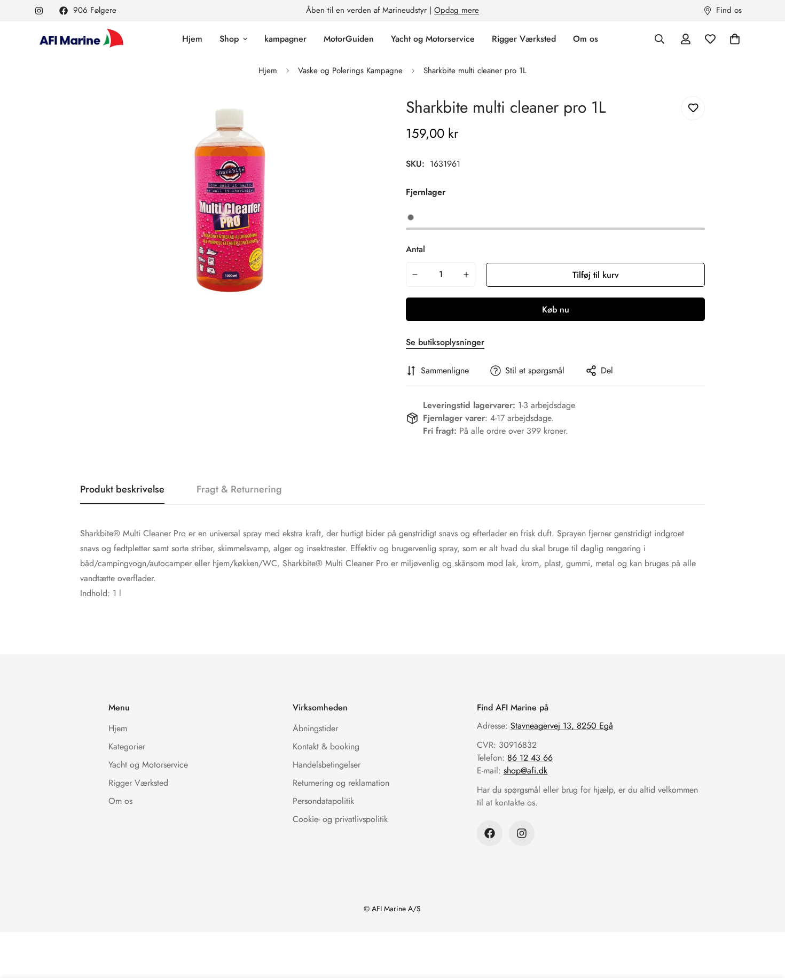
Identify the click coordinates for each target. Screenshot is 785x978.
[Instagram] (39, 10)
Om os (585, 39)
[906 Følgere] (490, 833)
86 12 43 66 (530, 758)
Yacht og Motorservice (433, 39)
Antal (415, 249)
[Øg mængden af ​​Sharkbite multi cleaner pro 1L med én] (466, 274)
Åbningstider (315, 728)
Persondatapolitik (323, 801)
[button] (735, 39)
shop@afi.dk (525, 770)
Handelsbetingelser (326, 764)
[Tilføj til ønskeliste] (693, 108)
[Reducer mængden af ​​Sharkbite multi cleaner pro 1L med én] (414, 274)
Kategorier (126, 746)
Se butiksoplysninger (445, 342)
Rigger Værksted (524, 39)
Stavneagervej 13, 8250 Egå (562, 725)
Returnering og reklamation (341, 783)
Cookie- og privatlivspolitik (340, 819)
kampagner (285, 39)
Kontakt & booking (326, 746)
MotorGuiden (349, 39)
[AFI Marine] (80, 39)
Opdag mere (456, 10)
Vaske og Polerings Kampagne (350, 70)
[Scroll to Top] (764, 919)
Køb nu (555, 309)
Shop (229, 39)
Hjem (192, 39)
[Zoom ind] (356, 116)
